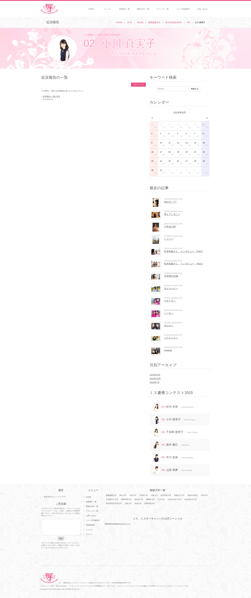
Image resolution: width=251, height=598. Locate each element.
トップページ (48, 99)
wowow (168, 350)
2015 (129, 22)
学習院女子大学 (112, 499)
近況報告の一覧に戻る (51, 96)
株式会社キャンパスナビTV (55, 497)
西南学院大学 (149, 503)
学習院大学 (143, 495)
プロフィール (138, 85)
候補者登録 (90, 525)
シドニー (168, 239)
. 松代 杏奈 (177, 406)
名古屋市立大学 (190, 499)
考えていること (172, 214)
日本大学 (204, 495)
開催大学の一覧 (143, 9)
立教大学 (154, 495)
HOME (91, 9)
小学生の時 (170, 226)
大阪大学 (128, 503)
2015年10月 (155, 378)
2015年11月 (155, 375)
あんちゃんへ (171, 288)
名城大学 (138, 503)
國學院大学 (150, 499)
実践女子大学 (179, 495)
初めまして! (170, 202)
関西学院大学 (126, 499)
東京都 (140, 22)
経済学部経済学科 (174, 22)
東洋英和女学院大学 (114, 503)
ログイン (89, 534)
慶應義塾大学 (154, 22)
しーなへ (168, 313)
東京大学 (122, 495)
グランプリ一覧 (162, 9)
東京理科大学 (166, 495)
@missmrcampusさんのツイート (117, 524)
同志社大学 (139, 499)
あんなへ (168, 325)
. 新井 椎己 (175, 444)
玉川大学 (161, 499)
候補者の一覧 (124, 9)
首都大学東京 (192, 495)
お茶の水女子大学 (175, 499)
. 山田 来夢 (177, 469)
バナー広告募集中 (183, 9)
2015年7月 (154, 382)
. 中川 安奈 (177, 457)
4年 (188, 22)
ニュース (107, 9)
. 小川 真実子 (178, 419)
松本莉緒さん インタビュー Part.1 (183, 251)
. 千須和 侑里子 (180, 432)
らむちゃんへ (171, 338)
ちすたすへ (170, 301)
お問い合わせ (202, 9)
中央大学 (132, 495)
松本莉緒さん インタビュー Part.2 (183, 263)
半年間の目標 (171, 276)
